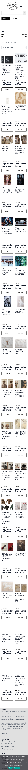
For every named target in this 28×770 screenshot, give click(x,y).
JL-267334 (20, 603)
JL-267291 (20, 481)
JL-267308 (7, 603)
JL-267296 (7, 400)
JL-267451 (20, 156)
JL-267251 (7, 319)
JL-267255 (7, 237)
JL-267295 (20, 400)
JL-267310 (20, 563)
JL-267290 (7, 563)
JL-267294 (7, 441)
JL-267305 (20, 359)
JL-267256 (20, 197)
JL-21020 (7, 115)
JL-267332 (7, 644)
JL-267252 (20, 278)
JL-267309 (20, 522)
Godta (10, 767)
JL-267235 (7, 522)
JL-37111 (20, 75)
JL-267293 (20, 441)
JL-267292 (7, 481)
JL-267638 (20, 115)
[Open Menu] (21, 5)
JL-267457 (7, 156)
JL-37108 (7, 75)
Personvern (17, 767)
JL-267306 (7, 359)
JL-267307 (20, 319)
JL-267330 (20, 644)
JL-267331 (7, 685)
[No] (26, 762)
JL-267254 (21, 237)
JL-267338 (20, 685)
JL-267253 (7, 278)
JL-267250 (7, 197)
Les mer (7, 89)
